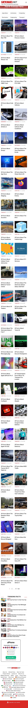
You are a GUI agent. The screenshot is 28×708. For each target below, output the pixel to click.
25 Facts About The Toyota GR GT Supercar (7, 468)
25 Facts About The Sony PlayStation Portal (20, 150)
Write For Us (21, 673)
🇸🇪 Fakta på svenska (18, 682)
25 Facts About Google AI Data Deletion (19, 422)
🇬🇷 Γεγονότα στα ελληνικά (19, 685)
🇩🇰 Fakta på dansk (8, 682)
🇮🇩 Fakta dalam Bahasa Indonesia (17, 687)
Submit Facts (4, 677)
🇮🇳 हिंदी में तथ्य (5, 687)
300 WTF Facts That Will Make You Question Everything (15, 625)
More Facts (11, 677)
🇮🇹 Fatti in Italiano (6, 680)
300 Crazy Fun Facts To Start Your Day (16, 599)
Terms (16, 675)
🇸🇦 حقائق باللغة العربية (6, 685)
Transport (21, 17)
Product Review (6, 673)
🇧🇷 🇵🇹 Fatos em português (18, 680)
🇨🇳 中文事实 (13, 697)
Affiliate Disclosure (5, 675)
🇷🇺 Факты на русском (18, 694)
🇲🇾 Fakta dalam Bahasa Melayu (13, 690)
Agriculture (5, 13)
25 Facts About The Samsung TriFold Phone (7, 582)
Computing (22, 13)
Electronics (5, 17)
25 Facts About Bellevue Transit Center (5, 284)
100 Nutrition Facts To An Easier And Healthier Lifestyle (16, 615)
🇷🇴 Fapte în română (7, 694)
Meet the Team (20, 672)
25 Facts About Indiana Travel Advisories (5, 261)
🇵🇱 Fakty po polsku (20, 692)
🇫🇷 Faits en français (7, 678)
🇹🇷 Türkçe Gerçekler (20, 695)
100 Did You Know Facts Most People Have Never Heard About (16, 636)
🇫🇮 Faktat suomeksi (18, 684)
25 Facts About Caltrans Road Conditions (19, 126)
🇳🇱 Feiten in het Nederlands (8, 692)
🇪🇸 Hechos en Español (19, 678)
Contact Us (14, 673)
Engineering (14, 17)
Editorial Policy (11, 672)
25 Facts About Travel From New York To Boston (20, 491)
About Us (5, 672)
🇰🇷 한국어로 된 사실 (18, 689)
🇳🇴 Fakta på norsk (8, 684)
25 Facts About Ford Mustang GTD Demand (21, 59)
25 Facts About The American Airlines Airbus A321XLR (20, 284)
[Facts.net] (9, 2)
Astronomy (13, 13)
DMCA (12, 675)
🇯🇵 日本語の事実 (8, 689)
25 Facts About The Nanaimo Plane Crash (7, 515)
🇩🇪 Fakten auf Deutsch (20, 677)
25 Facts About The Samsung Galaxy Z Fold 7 (7, 330)
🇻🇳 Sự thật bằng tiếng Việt (8, 695)
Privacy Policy (23, 675)
